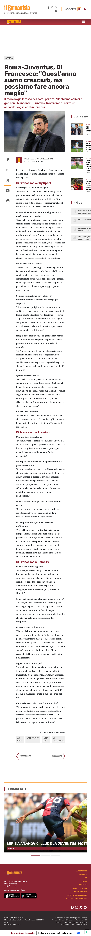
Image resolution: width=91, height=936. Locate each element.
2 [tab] (45, 855)
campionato (33, 738)
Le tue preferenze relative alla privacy (55, 933)
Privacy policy (80, 892)
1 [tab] (35, 855)
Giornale (83, 874)
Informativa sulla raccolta (22, 933)
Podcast (83, 885)
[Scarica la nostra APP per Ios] (12, 896)
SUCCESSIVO (57, 756)
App (85, 878)
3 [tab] (55, 855)
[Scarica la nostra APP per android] (29, 896)
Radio (84, 881)
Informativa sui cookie (77, 895)
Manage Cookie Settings (76, 898)
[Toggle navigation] (83, 21)
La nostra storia (79, 888)
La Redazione (81, 871)
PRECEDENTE (25, 756)
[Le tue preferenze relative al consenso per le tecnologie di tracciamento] (87, 932)
